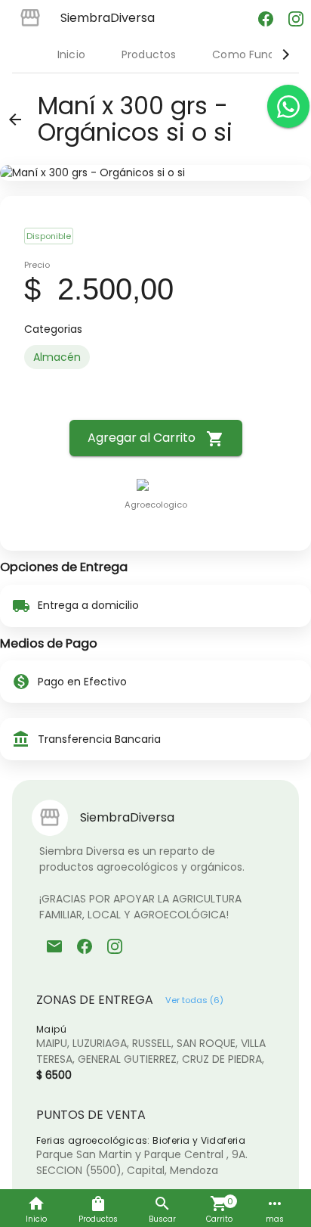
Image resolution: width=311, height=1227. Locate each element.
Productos (149, 54)
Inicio (71, 54)
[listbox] (155, 357)
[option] (57, 357)
